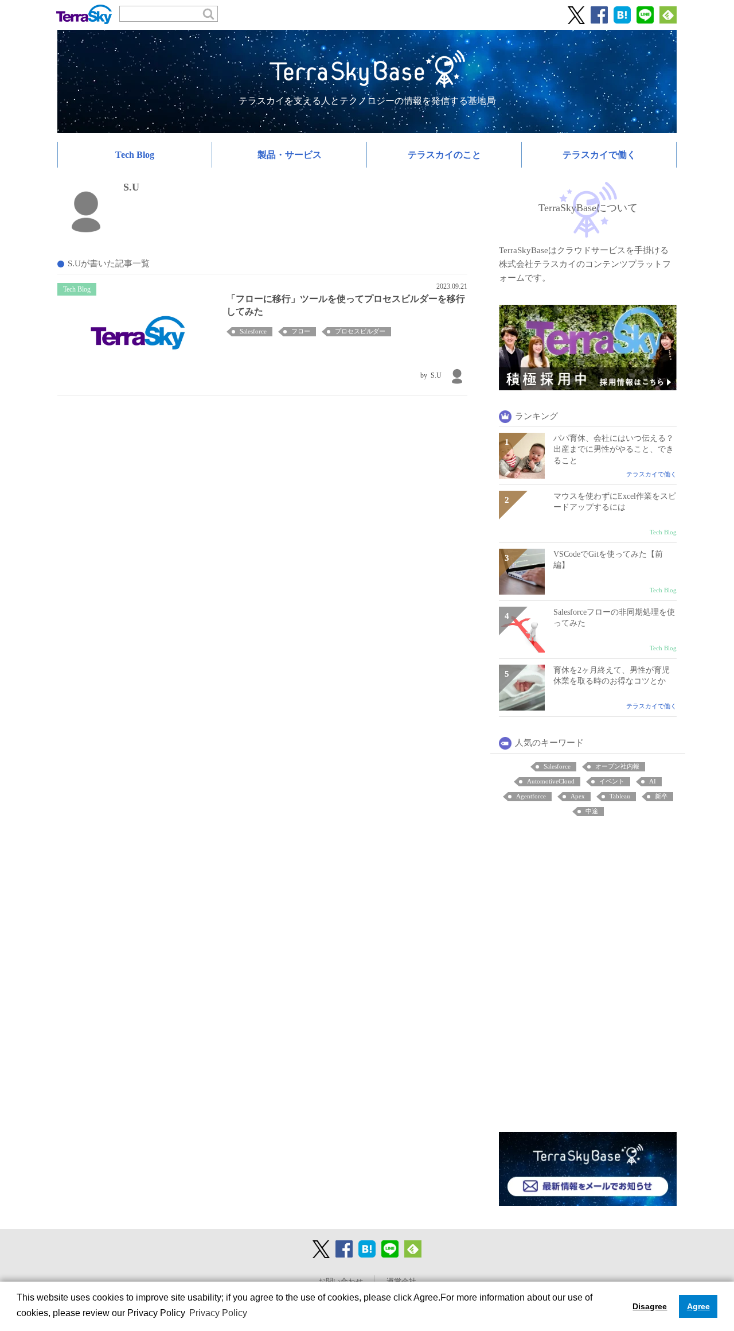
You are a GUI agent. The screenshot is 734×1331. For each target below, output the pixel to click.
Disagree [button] (650, 1306)
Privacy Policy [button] (218, 1313)
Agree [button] (698, 1306)
